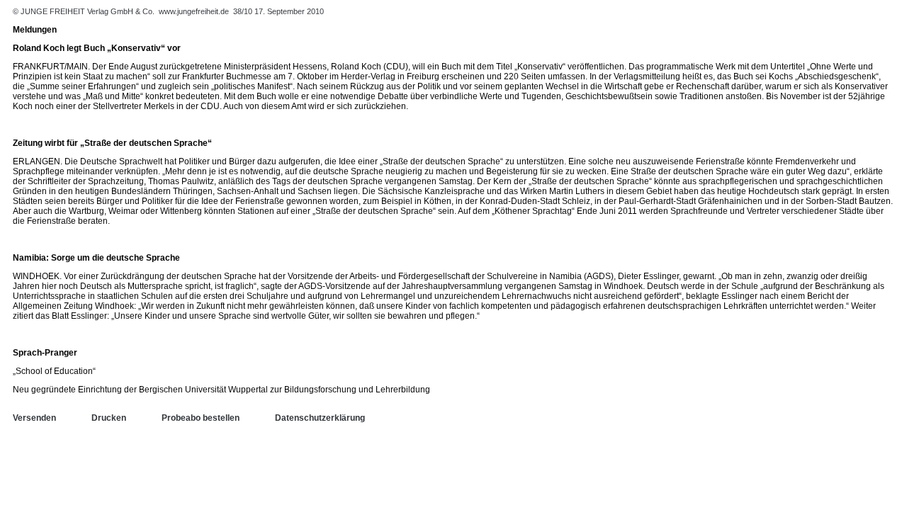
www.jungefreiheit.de (194, 11)
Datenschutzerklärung (320, 418)
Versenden (34, 418)
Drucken (108, 418)
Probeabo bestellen (201, 418)
